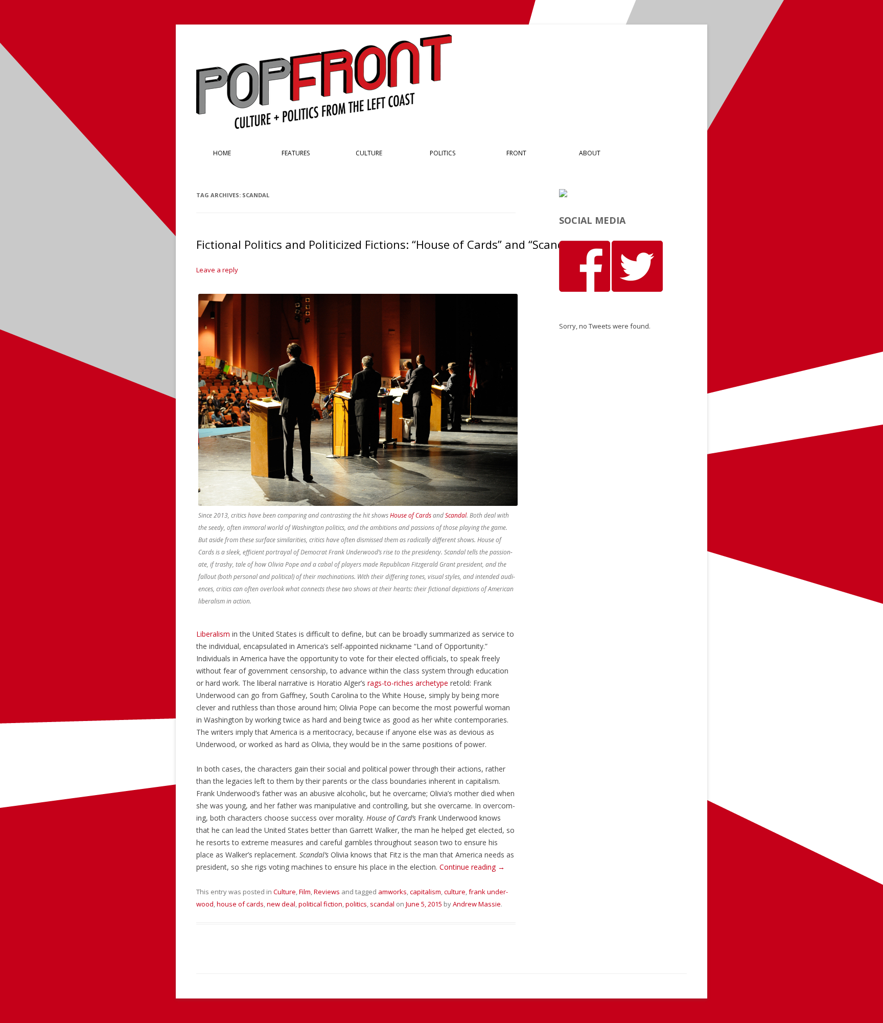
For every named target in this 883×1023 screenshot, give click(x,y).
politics (356, 904)
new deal (281, 904)
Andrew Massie (477, 904)
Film (305, 891)
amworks (392, 891)
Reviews (327, 891)
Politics (442, 153)
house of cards (240, 904)
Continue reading (472, 867)
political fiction (320, 904)
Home (222, 153)
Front (516, 153)
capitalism (425, 891)
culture (455, 891)
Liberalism (213, 634)
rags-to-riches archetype (407, 683)
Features (296, 153)
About (589, 153)
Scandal (456, 515)
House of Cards (410, 515)
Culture (369, 153)
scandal (382, 904)
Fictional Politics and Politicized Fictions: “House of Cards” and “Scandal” (387, 244)
